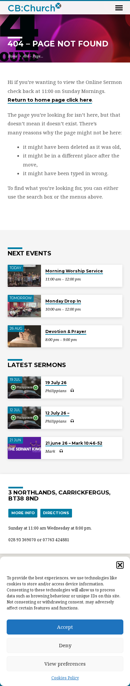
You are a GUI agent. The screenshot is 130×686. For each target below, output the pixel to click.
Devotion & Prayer (65, 331)
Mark (50, 451)
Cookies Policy (65, 678)
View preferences (65, 663)
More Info (23, 512)
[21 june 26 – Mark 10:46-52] (24, 448)
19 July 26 (56, 382)
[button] (120, 565)
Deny (65, 645)
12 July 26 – (57, 413)
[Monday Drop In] (24, 306)
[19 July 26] (24, 387)
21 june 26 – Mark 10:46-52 (73, 443)
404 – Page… (33, 56)
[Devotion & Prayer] (24, 336)
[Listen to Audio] (72, 390)
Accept (65, 626)
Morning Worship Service (74, 270)
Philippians (55, 390)
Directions (56, 512)
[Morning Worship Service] (24, 276)
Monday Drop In (63, 301)
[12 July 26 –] (24, 418)
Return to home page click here (50, 100)
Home (12, 56)
